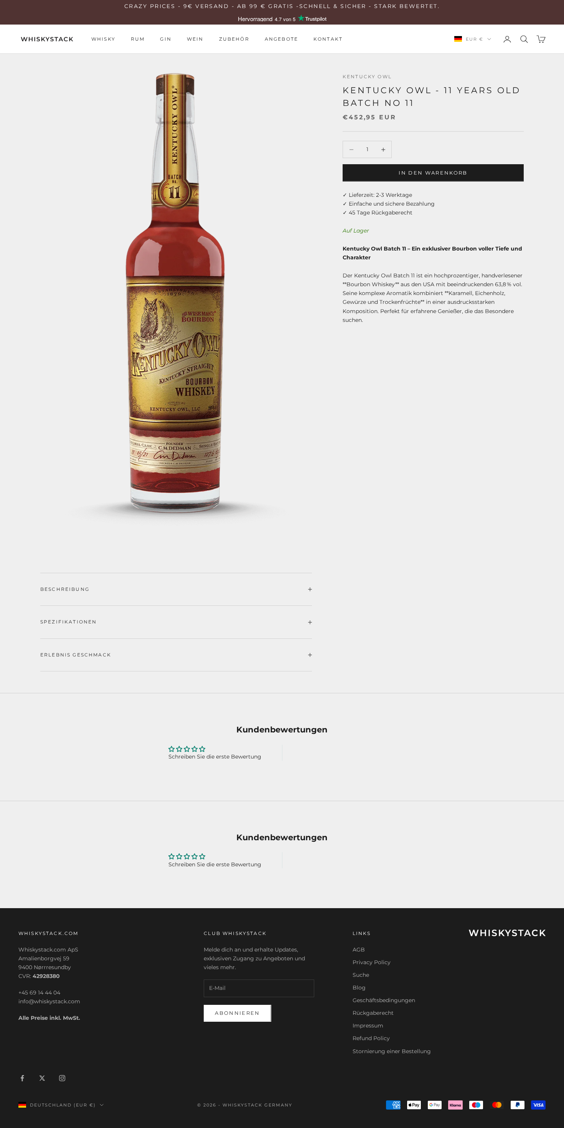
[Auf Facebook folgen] (22, 1078)
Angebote (281, 39)
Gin (165, 39)
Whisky (103, 39)
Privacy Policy (372, 962)
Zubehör (234, 39)
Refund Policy (371, 1038)
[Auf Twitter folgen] (42, 1078)
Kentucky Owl (367, 76)
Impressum (368, 1025)
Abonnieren (237, 1013)
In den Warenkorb (433, 173)
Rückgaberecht (373, 1012)
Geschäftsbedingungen (384, 1000)
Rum (138, 39)
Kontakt (328, 39)
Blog (359, 987)
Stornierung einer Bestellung (392, 1051)
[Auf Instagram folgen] (62, 1078)
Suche (361, 974)
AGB (359, 949)
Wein (195, 39)
